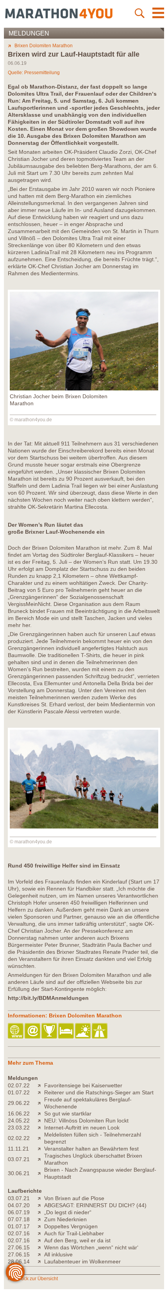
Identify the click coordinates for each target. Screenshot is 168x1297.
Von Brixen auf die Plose (74, 1198)
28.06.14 (19, 1261)
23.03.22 (19, 1127)
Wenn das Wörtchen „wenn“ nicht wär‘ (91, 1247)
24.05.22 (19, 1120)
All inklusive (58, 1254)
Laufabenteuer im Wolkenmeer (82, 1261)
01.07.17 (19, 1226)
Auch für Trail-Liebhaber (74, 1233)
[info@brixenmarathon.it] (33, 1031)
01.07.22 (19, 1092)
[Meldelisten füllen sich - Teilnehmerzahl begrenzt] (41, 1138)
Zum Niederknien (65, 1219)
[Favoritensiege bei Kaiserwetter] (41, 1085)
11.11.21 (18, 1149)
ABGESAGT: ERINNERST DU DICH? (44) (95, 1205)
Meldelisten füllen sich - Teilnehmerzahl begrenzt (92, 1138)
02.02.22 (19, 1138)
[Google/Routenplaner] (100, 1031)
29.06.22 (19, 1103)
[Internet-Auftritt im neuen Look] (41, 1128)
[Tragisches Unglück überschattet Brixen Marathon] (41, 1159)
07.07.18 (19, 1219)
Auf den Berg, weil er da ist (77, 1240)
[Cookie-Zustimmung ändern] (15, 1272)
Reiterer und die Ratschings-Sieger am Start (99, 1092)
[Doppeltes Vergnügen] (41, 1226)
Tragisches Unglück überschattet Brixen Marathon (93, 1159)
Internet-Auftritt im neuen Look (82, 1127)
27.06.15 (19, 1247)
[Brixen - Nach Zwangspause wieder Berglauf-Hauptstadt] (41, 1173)
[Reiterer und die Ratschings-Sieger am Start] (41, 1092)
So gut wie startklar (67, 1113)
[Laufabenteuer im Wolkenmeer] (41, 1261)
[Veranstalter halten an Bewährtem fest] (41, 1149)
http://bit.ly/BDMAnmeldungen (48, 998)
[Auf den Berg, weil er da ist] (41, 1240)
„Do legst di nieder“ (67, 1212)
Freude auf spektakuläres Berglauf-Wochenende (88, 1103)
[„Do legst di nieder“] (41, 1212)
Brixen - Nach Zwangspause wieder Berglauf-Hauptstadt (100, 1173)
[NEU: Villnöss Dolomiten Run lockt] (41, 1120)
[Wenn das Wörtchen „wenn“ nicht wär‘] (41, 1247)
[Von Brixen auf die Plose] (41, 1198)
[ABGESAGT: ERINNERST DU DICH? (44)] (41, 1205)
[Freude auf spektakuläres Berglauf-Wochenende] (41, 1103)
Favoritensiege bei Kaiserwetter (83, 1085)
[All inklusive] (41, 1254)
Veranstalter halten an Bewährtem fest (91, 1149)
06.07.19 (19, 1212)
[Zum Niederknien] (41, 1219)
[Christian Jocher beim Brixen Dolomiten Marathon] (84, 388)
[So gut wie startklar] (41, 1113)
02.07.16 (19, 1233)
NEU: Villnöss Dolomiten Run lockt (86, 1120)
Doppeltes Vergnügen (71, 1226)
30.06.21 (19, 1173)
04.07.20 (19, 1205)
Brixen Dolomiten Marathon (43, 45)
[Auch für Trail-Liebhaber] (41, 1233)
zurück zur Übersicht (36, 1278)
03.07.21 (19, 1159)
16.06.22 (19, 1113)
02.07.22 (19, 1085)
